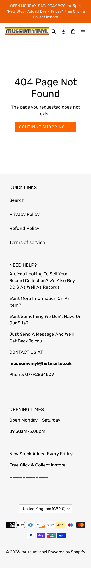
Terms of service (27, 242)
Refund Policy (24, 228)
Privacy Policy (24, 214)
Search (16, 200)
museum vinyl (34, 552)
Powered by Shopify (66, 552)
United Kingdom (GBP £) (44, 508)
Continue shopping (42, 126)
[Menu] (83, 31)
